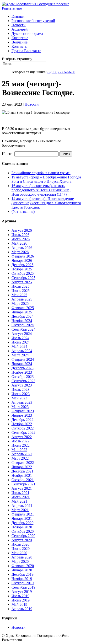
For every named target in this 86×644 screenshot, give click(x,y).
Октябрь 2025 (22, 273)
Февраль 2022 (22, 463)
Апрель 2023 (21, 402)
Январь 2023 (21, 415)
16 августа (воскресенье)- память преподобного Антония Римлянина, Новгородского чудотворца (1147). (40, 190)
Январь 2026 (21, 260)
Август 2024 (21, 334)
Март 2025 (20, 303)
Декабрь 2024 (22, 316)
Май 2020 (19, 553)
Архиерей (19, 29)
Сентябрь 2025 (23, 278)
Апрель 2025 (21, 299)
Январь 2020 (21, 570)
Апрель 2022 (21, 454)
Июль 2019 (20, 596)
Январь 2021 (21, 518)
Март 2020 (20, 561)
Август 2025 (21, 282)
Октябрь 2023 (22, 377)
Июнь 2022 (20, 445)
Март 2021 (20, 510)
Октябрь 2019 (22, 583)
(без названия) (23, 211)
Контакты (19, 46)
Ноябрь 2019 (21, 579)
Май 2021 (19, 501)
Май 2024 (19, 346)
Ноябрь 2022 (21, 424)
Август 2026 (21, 230)
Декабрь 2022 (22, 420)
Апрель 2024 (21, 351)
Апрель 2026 (21, 248)
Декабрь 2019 (22, 574)
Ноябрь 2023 (21, 372)
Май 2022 (19, 450)
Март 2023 (20, 407)
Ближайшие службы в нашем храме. (40, 173)
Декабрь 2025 (22, 265)
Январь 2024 (21, 364)
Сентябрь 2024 (23, 329)
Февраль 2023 (22, 411)
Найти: (7, 154)
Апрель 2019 (21, 609)
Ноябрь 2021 (21, 475)
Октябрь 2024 (22, 325)
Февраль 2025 (22, 308)
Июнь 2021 (20, 497)
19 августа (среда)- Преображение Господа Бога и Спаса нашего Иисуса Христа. (46, 179)
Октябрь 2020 (22, 531)
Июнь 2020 (20, 549)
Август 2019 (21, 592)
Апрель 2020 (21, 557)
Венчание (19, 42)
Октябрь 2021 (22, 480)
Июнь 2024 (20, 342)
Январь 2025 (21, 312)
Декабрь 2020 (22, 523)
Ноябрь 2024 (21, 321)
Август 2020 (21, 540)
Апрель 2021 (21, 506)
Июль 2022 (20, 441)
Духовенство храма (27, 34)
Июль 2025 (20, 286)
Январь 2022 (21, 467)
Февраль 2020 (22, 566)
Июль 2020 (20, 544)
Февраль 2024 (22, 359)
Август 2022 (21, 437)
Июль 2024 (20, 338)
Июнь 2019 (20, 600)
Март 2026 (20, 252)
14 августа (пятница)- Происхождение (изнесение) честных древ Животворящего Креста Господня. (46, 203)
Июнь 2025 (20, 291)
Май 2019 (19, 604)
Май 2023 (19, 398)
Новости (18, 25)
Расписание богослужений (33, 21)
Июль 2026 (20, 235)
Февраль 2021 (22, 514)
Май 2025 (19, 295)
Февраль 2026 (22, 256)
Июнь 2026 (20, 239)
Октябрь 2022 (22, 428)
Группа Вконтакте (26, 51)
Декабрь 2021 (22, 471)
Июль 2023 (20, 389)
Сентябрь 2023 (23, 381)
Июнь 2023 (20, 394)
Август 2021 (21, 488)
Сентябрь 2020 (23, 536)
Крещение (19, 38)
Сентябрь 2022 (23, 432)
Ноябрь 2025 (21, 269)
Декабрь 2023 (22, 368)
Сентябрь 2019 (23, 587)
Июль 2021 (20, 493)
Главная (17, 16)
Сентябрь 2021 (23, 484)
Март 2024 (20, 355)
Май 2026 (19, 243)
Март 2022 (20, 458)
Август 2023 (21, 385)
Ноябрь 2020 (21, 527)
